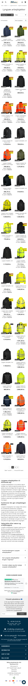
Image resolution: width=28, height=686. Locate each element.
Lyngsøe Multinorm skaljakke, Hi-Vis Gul (20, 386)
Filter (16, 15)
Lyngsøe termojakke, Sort (21, 188)
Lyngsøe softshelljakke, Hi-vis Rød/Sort (20, 116)
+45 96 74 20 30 (15, 621)
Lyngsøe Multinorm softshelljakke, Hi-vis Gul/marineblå (21, 364)
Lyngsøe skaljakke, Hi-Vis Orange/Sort (7, 116)
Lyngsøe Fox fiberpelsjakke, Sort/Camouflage (7, 91)
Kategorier (4, 15)
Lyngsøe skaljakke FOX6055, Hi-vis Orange (7, 164)
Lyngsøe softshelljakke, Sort (20, 90)
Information (5, 650)
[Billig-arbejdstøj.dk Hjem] (14, 2)
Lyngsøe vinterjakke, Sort (7, 362)
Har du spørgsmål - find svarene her (15, 636)
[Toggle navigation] (2, 2)
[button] (24, 682)
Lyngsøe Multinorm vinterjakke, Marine (7, 409)
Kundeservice (5, 646)
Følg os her (5, 658)
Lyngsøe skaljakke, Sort (7, 260)
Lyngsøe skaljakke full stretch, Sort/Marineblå (21, 236)
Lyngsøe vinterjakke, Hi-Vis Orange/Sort (7, 456)
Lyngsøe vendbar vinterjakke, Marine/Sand (7, 40)
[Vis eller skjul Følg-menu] (25, 658)
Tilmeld (21, 613)
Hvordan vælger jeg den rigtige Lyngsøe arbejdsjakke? (12, 566)
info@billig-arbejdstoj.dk (15, 629)
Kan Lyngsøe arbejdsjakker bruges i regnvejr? (10, 558)
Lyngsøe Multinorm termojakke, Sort (7, 386)
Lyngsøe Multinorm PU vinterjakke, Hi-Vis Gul (21, 286)
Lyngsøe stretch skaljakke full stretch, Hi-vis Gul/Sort (7, 214)
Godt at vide (5, 654)
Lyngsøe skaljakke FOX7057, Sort (7, 189)
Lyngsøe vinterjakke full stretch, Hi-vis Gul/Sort (7, 434)
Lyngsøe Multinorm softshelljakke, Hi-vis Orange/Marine (21, 410)
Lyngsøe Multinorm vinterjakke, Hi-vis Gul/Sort (20, 337)
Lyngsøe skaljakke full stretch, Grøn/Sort (21, 164)
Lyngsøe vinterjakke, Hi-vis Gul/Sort (7, 65)
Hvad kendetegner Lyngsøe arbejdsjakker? (11, 551)
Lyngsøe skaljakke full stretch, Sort (7, 141)
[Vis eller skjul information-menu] (25, 650)
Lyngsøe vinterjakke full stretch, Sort (20, 214)
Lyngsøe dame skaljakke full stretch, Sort (7, 311)
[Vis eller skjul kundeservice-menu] (25, 646)
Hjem (2, 5)
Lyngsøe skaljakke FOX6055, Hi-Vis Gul (20, 261)
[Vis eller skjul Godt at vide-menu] (25, 654)
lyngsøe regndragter (17, 534)
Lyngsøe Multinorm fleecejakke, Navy (20, 456)
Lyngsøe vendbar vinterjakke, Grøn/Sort (21, 40)
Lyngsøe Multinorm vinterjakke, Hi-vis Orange (21, 434)
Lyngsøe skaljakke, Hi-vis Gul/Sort (21, 65)
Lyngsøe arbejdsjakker (22, 5)
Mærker (5, 5)
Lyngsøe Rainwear (13, 5)
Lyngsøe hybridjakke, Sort (21, 140)
